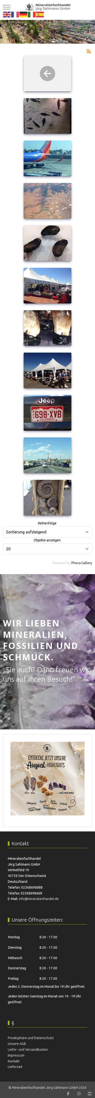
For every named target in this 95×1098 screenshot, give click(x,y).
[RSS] (88, 51)
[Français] (15, 14)
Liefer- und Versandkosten (28, 1049)
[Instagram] (78, 1093)
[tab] (45, 33)
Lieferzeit (15, 1067)
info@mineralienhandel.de (39, 899)
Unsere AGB (17, 1044)
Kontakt (13, 1061)
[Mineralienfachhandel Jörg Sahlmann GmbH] (48, 7)
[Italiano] (32, 14)
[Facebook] (68, 1093)
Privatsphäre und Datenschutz (31, 1038)
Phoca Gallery (81, 563)
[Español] (40, 14)
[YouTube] (89, 1093)
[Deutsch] (23, 14)
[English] (7, 14)
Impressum (16, 1055)
